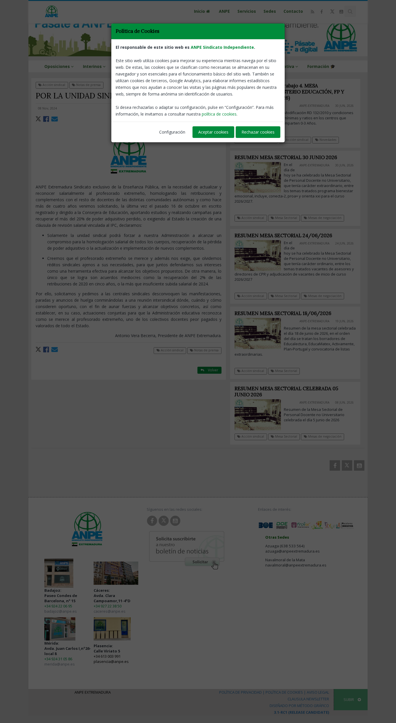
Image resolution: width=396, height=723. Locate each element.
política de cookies (219, 114)
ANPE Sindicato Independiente (222, 47)
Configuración (172, 132)
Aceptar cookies (213, 132)
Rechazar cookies (258, 132)
